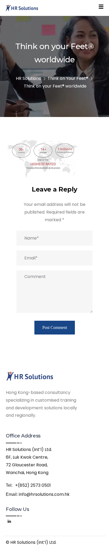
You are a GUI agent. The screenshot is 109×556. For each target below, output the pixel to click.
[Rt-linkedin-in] (9, 521)
